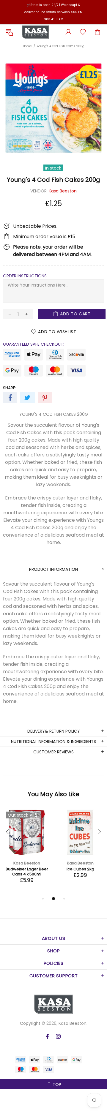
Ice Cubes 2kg (80, 869)
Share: (9, 388)
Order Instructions (25, 276)
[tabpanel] (27, 852)
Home (27, 46)
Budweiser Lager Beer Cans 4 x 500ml (27, 872)
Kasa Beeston (35, 32)
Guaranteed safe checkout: (33, 344)
